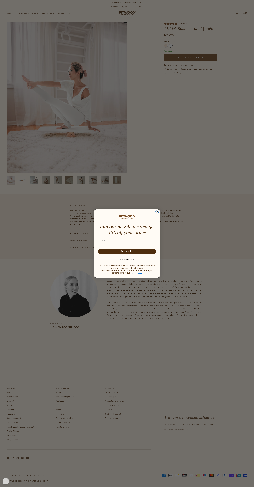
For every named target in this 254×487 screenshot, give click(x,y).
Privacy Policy (136, 273)
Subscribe (127, 251)
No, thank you (127, 259)
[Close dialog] (157, 211)
